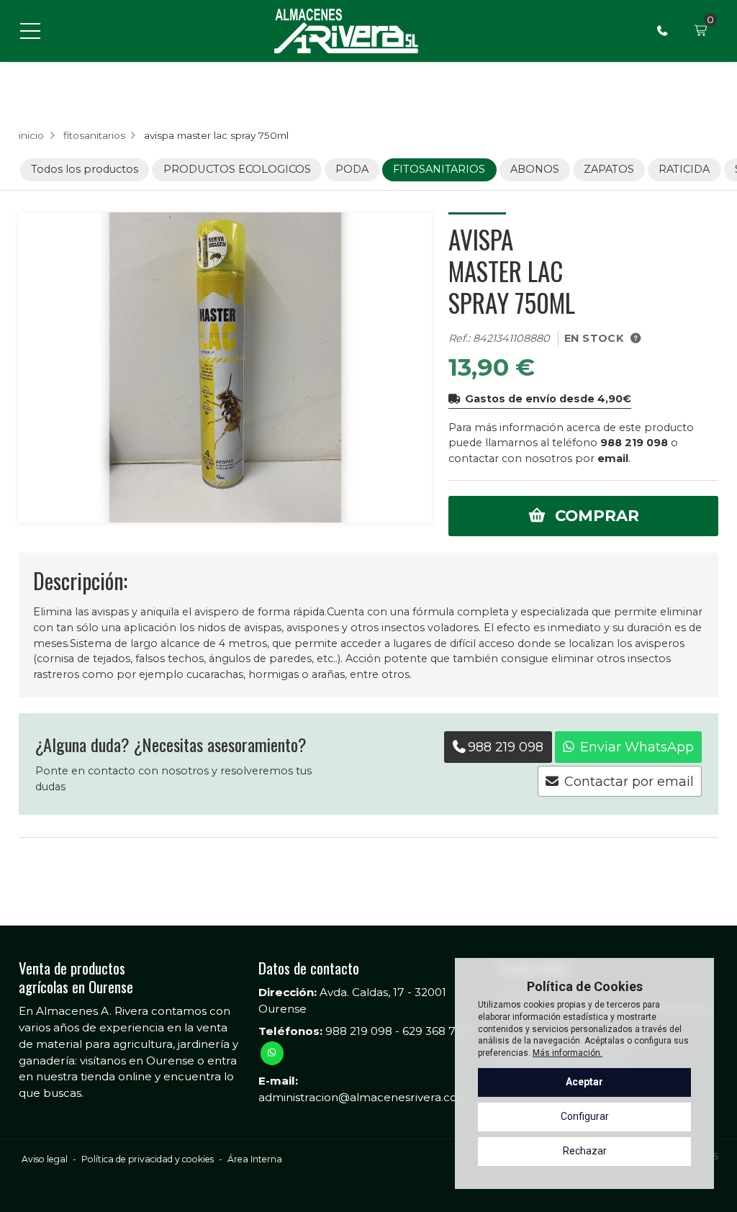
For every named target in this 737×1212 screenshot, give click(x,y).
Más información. (567, 1053)
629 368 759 (435, 1031)
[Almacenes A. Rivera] (346, 31)
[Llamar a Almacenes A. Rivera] (662, 30)
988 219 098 (634, 442)
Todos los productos (84, 169)
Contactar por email (629, 782)
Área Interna (254, 1159)
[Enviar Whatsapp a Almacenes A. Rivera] (272, 1052)
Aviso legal (45, 1159)
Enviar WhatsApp (637, 747)
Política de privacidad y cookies (147, 1159)
